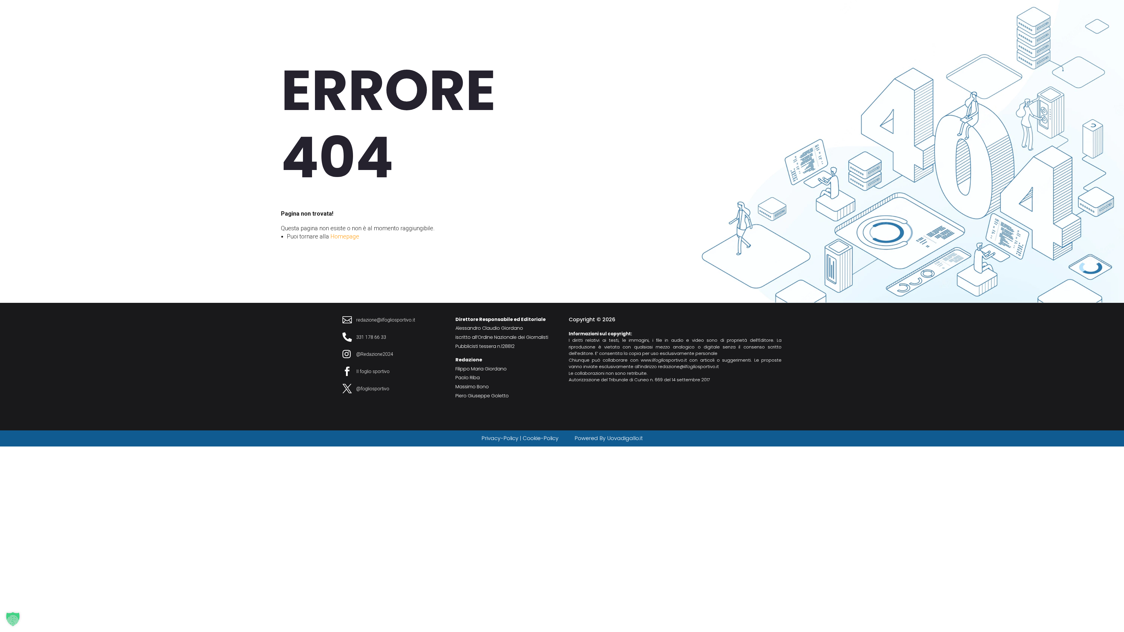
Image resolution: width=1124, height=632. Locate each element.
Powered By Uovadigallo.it (609, 438)
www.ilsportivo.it (664, 360)
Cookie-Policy (541, 438)
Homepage (344, 236)
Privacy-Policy (500, 438)
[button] (13, 619)
